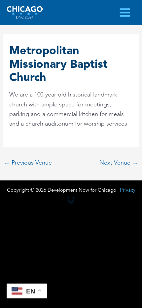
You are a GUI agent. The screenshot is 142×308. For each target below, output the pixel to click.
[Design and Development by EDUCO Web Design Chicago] (71, 201)
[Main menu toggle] (125, 12)
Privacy (127, 190)
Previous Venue (28, 162)
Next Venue (118, 162)
